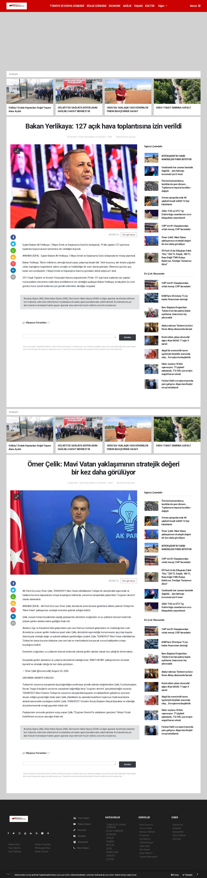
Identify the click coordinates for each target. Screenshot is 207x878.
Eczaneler (144, 835)
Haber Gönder (42, 851)
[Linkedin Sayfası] (32, 833)
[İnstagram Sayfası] (21, 833)
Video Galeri (84, 824)
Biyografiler (178, 832)
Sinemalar (144, 846)
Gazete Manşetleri (148, 856)
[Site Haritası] (43, 833)
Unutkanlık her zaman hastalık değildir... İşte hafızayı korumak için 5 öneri (177, 171)
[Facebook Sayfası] (9, 833)
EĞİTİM (110, 859)
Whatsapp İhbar (42, 848)
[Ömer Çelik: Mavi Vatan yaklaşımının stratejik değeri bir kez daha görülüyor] (73, 532)
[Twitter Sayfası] (15, 833)
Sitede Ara (178, 824)
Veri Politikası (14, 851)
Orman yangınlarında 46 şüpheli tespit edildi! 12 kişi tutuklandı (175, 201)
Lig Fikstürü (145, 839)
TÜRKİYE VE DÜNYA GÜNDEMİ (67, 5)
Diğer (161, 5)
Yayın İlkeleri (14, 848)
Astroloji (177, 839)
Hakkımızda (14, 844)
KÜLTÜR (149, 5)
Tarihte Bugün (146, 842)
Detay (176, 875)
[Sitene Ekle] (49, 833)
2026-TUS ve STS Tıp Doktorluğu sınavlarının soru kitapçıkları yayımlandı (176, 214)
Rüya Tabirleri (179, 835)
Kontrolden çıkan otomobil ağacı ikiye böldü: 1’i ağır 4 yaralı (176, 340)
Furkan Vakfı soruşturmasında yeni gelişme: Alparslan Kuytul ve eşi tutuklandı (177, 384)
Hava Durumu (146, 824)
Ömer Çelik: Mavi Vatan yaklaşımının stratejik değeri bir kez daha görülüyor (176, 240)
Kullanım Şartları (43, 844)
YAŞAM (138, 5)
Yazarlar (81, 830)
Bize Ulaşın (83, 848)
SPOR (109, 848)
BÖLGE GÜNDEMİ (96, 5)
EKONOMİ (114, 5)
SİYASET (110, 855)
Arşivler (81, 836)
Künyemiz (82, 842)
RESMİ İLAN (112, 852)
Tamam (188, 875)
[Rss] (38, 833)
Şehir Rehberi (146, 853)
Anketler (177, 828)
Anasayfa (13, 74)
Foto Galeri (83, 818)
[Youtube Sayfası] (26, 833)
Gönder (127, 337)
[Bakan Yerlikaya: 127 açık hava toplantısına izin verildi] (73, 186)
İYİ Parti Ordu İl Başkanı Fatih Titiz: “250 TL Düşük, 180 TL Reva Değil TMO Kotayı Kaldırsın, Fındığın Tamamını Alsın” (176, 257)
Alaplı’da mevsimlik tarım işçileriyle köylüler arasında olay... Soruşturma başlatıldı (176, 354)
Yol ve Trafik (145, 828)
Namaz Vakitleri (147, 832)
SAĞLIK (127, 5)
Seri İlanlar (144, 849)
